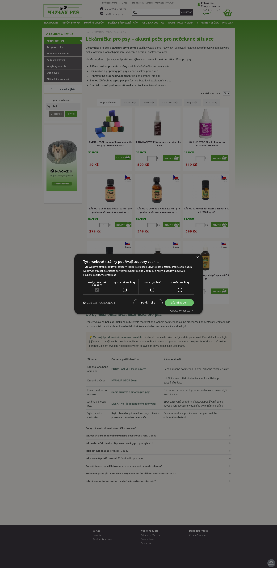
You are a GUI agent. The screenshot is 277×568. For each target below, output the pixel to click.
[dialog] (138, 284)
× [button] (197, 257)
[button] (99, 302)
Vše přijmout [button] (179, 302)
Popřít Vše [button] (148, 302)
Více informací (108, 274)
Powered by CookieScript (182, 311)
